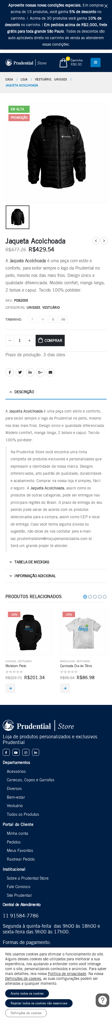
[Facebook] (6, 752)
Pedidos (14, 842)
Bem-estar (16, 797)
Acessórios (16, 771)
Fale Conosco (18, 886)
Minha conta (17, 833)
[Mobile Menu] (96, 62)
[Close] (106, 6)
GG (63, 319)
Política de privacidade (67, 973)
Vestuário (51, 307)
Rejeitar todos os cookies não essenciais (39, 1003)
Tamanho (13, 319)
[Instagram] (25, 752)
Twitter (19, 372)
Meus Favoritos (20, 850)
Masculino (67, 661)
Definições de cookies (23, 978)
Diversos (14, 788)
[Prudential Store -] (25, 62)
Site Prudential (19, 895)
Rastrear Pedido (21, 859)
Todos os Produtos (23, 814)
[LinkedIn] (35, 752)
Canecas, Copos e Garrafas (30, 779)
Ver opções (10, 688)
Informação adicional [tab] (35, 576)
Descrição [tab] (24, 392)
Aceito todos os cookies (27, 993)
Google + (40, 372)
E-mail (50, 372)
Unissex (33, 307)
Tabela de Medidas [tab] (31, 562)
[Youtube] (16, 752)
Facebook (9, 372)
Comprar (53, 340)
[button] (85, 596)
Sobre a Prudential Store (28, 878)
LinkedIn (30, 372)
